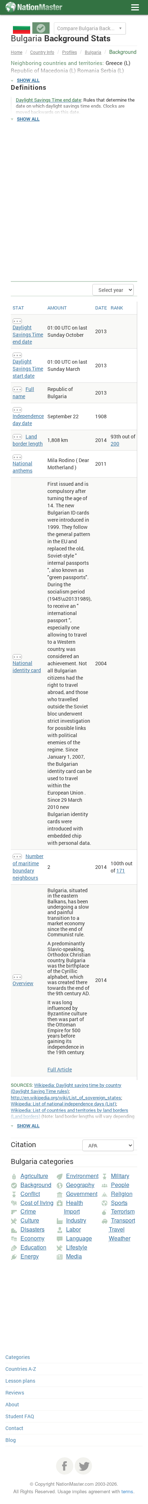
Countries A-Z (20, 1368)
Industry (76, 1220)
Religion (122, 1193)
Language (79, 1238)
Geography (80, 1185)
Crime (28, 1211)
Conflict (30, 1193)
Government (81, 1193)
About (12, 1404)
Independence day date (28, 420)
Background (35, 1185)
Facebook (64, 1466)
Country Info (42, 52)
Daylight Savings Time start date (28, 368)
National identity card (27, 667)
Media (74, 1256)
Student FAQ (19, 1416)
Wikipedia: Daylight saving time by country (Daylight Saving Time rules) (66, 1088)
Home (16, 52)
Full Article (59, 1069)
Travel (117, 1229)
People (120, 1185)
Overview (23, 983)
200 (115, 443)
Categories (17, 1357)
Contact (14, 1428)
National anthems (22, 467)
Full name (23, 393)
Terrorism (123, 1211)
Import (72, 1211)
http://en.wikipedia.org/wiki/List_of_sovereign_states (66, 1097)
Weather (119, 1238)
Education (33, 1247)
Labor (73, 1229)
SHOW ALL (28, 80)
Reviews (14, 1392)
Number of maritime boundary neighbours (28, 867)
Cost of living (37, 1202)
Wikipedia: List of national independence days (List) (63, 1103)
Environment (82, 1176)
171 (120, 870)
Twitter (83, 1466)
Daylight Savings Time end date (28, 334)
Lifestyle (76, 1247)
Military (120, 1176)
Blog (10, 1440)
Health (74, 1202)
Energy (29, 1256)
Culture (29, 1220)
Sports (119, 1202)
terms (127, 1491)
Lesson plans (20, 1380)
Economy (32, 1238)
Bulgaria (93, 52)
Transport (123, 1220)
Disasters (32, 1229)
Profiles (69, 52)
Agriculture (34, 1176)
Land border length (28, 440)
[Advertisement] (74, 202)
